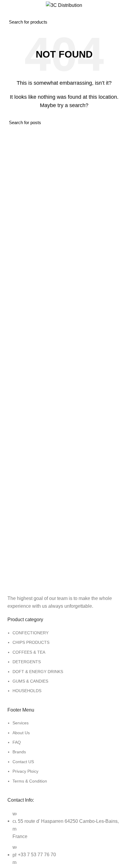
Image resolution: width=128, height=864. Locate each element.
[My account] (121, 17)
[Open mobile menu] (10, 17)
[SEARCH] (105, 17)
